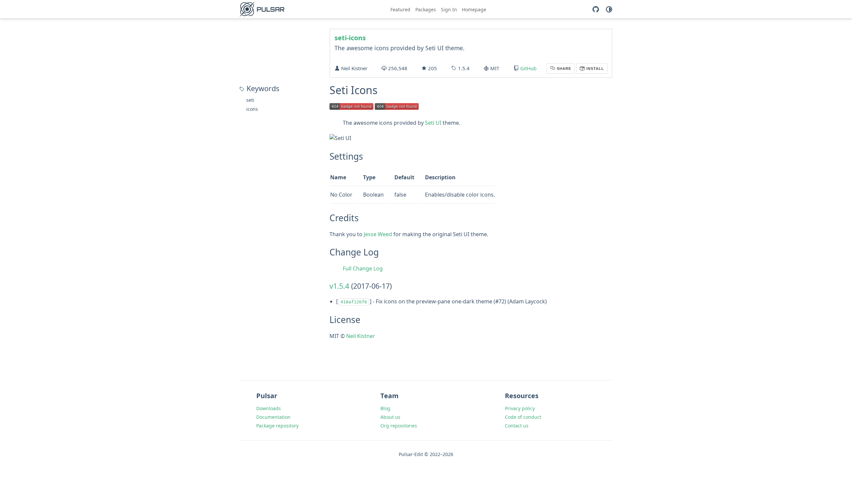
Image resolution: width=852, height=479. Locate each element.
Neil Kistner (360, 336)
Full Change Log (363, 268)
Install (594, 69)
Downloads (268, 408)
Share (563, 69)
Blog (385, 408)
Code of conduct (523, 417)
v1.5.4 (339, 286)
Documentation (273, 417)
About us (390, 417)
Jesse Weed (378, 234)
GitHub (528, 68)
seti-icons (350, 37)
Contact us (517, 425)
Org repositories (398, 425)
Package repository (277, 425)
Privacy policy (520, 408)
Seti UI (433, 122)
